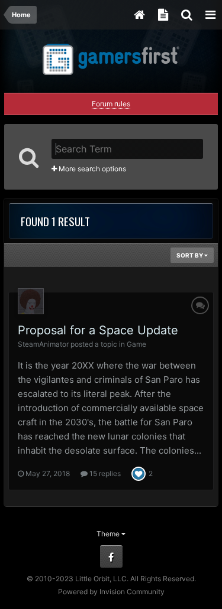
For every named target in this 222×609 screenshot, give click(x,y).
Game (136, 344)
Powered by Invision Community (111, 591)
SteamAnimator (43, 344)
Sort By (190, 255)
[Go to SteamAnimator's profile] (31, 301)
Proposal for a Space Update (98, 330)
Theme (108, 533)
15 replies (104, 473)
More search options (91, 168)
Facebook (111, 556)
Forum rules (111, 103)
